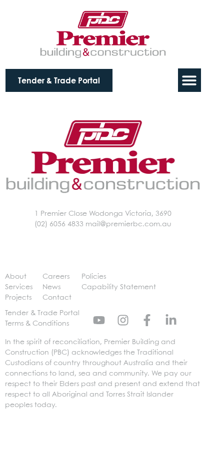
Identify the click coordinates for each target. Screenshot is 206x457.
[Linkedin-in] (171, 320)
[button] (190, 80)
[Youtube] (99, 320)
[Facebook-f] (147, 320)
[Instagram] (123, 320)
